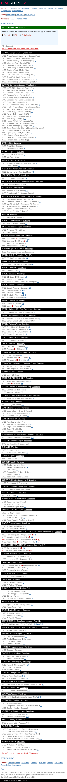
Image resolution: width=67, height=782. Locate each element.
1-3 (25, 349)
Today (3, 15)
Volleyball (42, 8)
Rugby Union (6, 11)
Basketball (25, 8)
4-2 (30, 358)
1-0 (26, 277)
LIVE (12, 19)
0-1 (28, 239)
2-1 (23, 279)
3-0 (23, 304)
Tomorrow (20, 15)
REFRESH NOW (7, 23)
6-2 (29, 327)
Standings (17, 143)
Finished (19, 19)
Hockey (11, 8)
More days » (30, 15)
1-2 (26, 178)
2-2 (24, 295)
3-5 (39, 565)
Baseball (50, 8)
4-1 (30, 332)
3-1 (39, 539)
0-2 (26, 191)
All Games (5, 19)
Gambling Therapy (24, 777)
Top (2, 769)
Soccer (3, 8)
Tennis (17, 8)
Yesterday (11, 15)
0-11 (32, 264)
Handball (34, 8)
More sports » (17, 11)
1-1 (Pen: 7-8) (38, 624)
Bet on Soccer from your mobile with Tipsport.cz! (20, 49)
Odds (25, 19)
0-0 (33, 172)
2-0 (23, 293)
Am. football (59, 8)
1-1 (27, 241)
